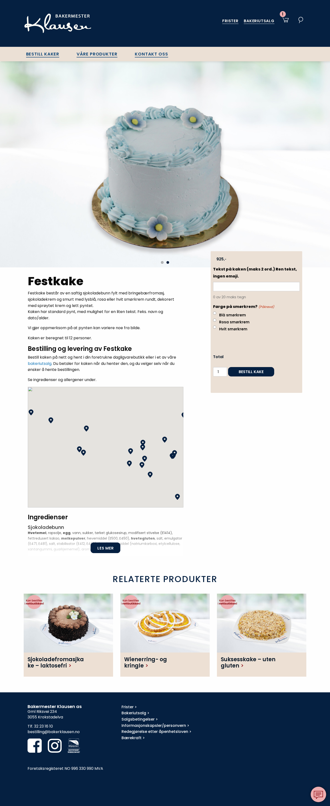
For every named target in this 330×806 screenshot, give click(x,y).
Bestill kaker (42, 54)
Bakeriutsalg (259, 21)
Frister (230, 21)
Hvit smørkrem (233, 329)
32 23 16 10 (43, 726)
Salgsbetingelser (138, 719)
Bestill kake (251, 372)
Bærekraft (132, 738)
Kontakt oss (151, 54)
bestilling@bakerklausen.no (54, 732)
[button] (31, 412)
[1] (284, 22)
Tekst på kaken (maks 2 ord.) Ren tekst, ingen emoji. (255, 272)
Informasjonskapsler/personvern (154, 725)
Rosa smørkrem (234, 322)
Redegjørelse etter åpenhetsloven (155, 731)
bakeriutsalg (39, 363)
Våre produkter (97, 54)
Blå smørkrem (232, 315)
